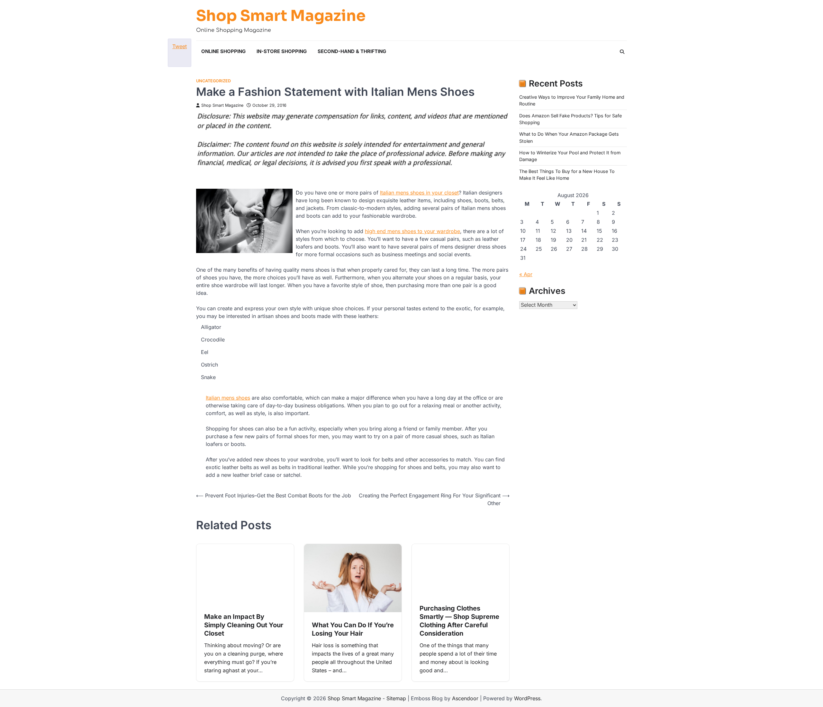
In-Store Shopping (282, 51)
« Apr (525, 274)
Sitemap (396, 698)
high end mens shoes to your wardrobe (412, 231)
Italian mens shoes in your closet (419, 192)
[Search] (622, 52)
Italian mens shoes (228, 397)
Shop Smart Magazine (281, 16)
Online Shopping (223, 51)
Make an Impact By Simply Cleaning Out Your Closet (243, 625)
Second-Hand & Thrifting (352, 51)
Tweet (179, 46)
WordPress (527, 698)
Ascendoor (465, 698)
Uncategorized (213, 80)
